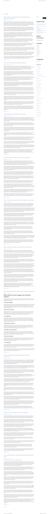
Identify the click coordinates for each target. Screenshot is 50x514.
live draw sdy (38, 108)
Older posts (5, 506)
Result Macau (38, 65)
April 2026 (38, 49)
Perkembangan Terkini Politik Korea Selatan (15, 114)
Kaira (8, 513)
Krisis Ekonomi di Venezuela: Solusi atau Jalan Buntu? (17, 157)
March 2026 (38, 50)
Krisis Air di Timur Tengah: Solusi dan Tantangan (16, 412)
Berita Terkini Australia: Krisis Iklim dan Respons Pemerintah (19, 200)
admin (11, 20)
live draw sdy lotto (39, 114)
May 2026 (38, 48)
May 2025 (38, 56)
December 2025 (39, 53)
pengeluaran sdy (39, 103)
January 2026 (38, 52)
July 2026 (38, 46)
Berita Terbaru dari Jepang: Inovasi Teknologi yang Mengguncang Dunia (41, 25)
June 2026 (38, 47)
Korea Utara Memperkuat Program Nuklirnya (15, 63)
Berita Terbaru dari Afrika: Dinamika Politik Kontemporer (18, 247)
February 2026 (38, 51)
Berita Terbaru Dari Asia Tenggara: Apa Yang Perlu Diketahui (19, 291)
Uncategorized (7, 111)
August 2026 (38, 45)
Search (37, 16)
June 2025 (38, 55)
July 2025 (38, 54)
